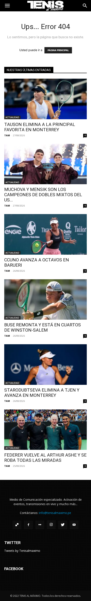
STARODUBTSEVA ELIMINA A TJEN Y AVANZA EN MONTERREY (41, 393)
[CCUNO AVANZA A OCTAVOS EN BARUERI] (45, 234)
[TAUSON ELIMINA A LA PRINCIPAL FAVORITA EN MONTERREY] (45, 99)
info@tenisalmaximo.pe (55, 513)
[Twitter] (62, 525)
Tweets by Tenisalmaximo (22, 551)
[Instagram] (51, 524)
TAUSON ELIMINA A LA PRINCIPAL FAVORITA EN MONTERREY (39, 127)
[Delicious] (17, 525)
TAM (7, 135)
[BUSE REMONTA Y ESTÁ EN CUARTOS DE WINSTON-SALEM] (45, 299)
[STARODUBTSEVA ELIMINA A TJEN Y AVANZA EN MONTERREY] (45, 364)
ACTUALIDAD (12, 117)
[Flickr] (40, 525)
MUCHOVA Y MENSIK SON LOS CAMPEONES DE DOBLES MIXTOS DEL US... (43, 195)
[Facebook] (28, 525)
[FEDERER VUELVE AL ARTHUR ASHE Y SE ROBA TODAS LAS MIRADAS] (45, 429)
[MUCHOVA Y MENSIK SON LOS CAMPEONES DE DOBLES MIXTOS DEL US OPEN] (45, 164)
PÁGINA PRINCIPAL (58, 50)
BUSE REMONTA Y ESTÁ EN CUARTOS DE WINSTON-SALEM (42, 327)
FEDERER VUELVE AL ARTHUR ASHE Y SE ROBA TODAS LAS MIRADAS (45, 458)
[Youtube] (74, 525)
